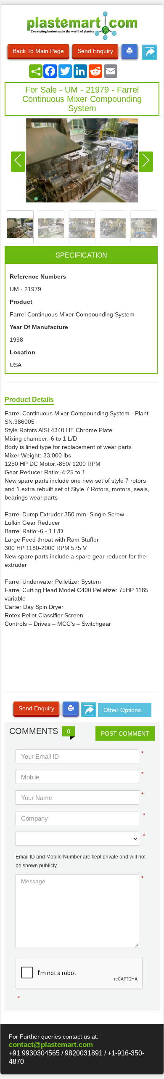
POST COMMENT (125, 733)
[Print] (130, 51)
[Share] (35, 71)
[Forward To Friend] (149, 52)
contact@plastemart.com (51, 1045)
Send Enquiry (95, 51)
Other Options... (124, 710)
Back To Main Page (38, 51)
